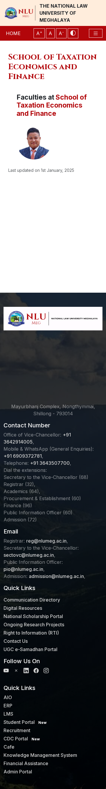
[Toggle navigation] (95, 33)
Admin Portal (18, 772)
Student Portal (25, 722)
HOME (13, 33)
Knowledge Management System (40, 755)
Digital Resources (23, 608)
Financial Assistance (26, 763)
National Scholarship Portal (33, 616)
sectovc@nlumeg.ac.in (29, 555)
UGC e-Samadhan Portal (30, 649)
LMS (8, 714)
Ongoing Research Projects (34, 624)
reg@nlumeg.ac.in (46, 541)
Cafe (9, 747)
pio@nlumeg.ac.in (23, 569)
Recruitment (17, 730)
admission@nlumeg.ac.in (56, 576)
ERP (8, 706)
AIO (8, 697)
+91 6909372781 (23, 456)
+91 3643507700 (50, 463)
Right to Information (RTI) (31, 633)
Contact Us (16, 641)
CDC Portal (22, 739)
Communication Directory (32, 600)
